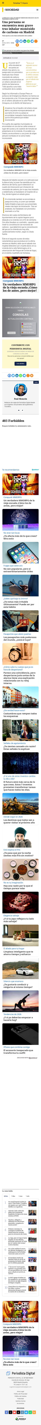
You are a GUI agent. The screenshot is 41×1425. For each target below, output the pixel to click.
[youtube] (14, 1412)
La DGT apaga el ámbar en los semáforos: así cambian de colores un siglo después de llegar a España (17, 1280)
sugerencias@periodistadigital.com (20, 1387)
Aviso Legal (20, 1391)
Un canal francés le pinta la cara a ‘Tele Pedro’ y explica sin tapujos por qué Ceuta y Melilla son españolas (17, 1204)
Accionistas (20, 1403)
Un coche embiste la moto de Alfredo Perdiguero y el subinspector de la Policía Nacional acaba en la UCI (17, 1251)
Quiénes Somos (20, 1401)
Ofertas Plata (27, 329)
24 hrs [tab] (6, 1196)
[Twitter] (21, 41)
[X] (10, 1412)
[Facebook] (17, 41)
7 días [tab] (13, 1196)
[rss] (34, 1412)
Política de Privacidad (20, 1394)
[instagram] (22, 1412)
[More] (17, 45)
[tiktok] (18, 1412)
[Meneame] (36, 41)
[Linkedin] (24, 41)
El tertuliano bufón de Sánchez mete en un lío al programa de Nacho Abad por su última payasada (16, 1260)
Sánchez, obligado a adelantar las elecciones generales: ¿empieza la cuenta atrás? (16, 1222)
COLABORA (20, 363)
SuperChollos (27, 324)
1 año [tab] (27, 1196)
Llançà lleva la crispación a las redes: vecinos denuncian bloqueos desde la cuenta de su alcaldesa (17, 1289)
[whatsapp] (30, 1412)
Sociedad (12, 9)
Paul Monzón (20, 399)
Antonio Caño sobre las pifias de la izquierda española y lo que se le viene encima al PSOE (17, 1213)
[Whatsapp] (28, 41)
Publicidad (20, 1398)
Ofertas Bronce (28, 332)
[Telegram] (32, 41)
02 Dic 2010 (6, 43)
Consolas (11, 333)
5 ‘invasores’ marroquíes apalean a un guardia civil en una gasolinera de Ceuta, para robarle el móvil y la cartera (17, 1270)
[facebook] (6, 1412)
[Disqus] (20, 1091)
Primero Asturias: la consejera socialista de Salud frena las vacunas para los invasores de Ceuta (17, 1231)
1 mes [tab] (20, 1196)
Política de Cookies (20, 1396)
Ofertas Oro (27, 327)
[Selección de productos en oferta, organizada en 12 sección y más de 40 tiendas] (20, 303)
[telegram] (26, 1412)
